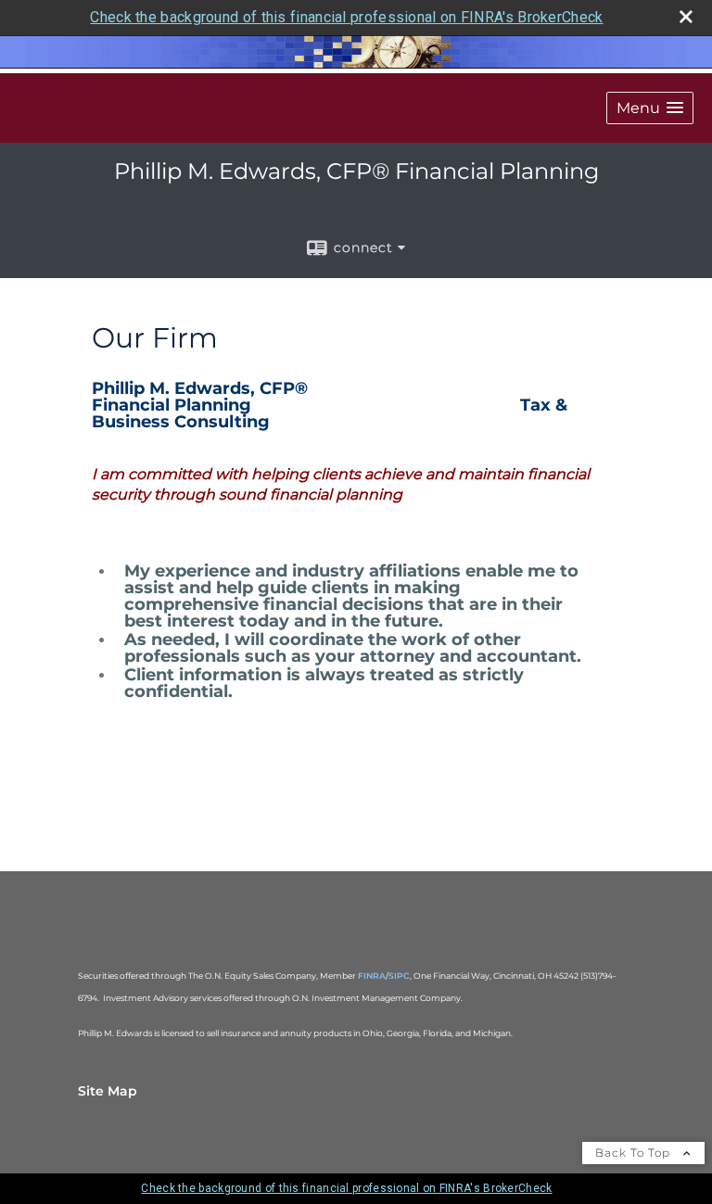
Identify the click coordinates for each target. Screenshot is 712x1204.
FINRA (372, 975)
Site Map (107, 1091)
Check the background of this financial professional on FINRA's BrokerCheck (346, 17)
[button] (649, 108)
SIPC (399, 975)
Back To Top (634, 1153)
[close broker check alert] (686, 16)
